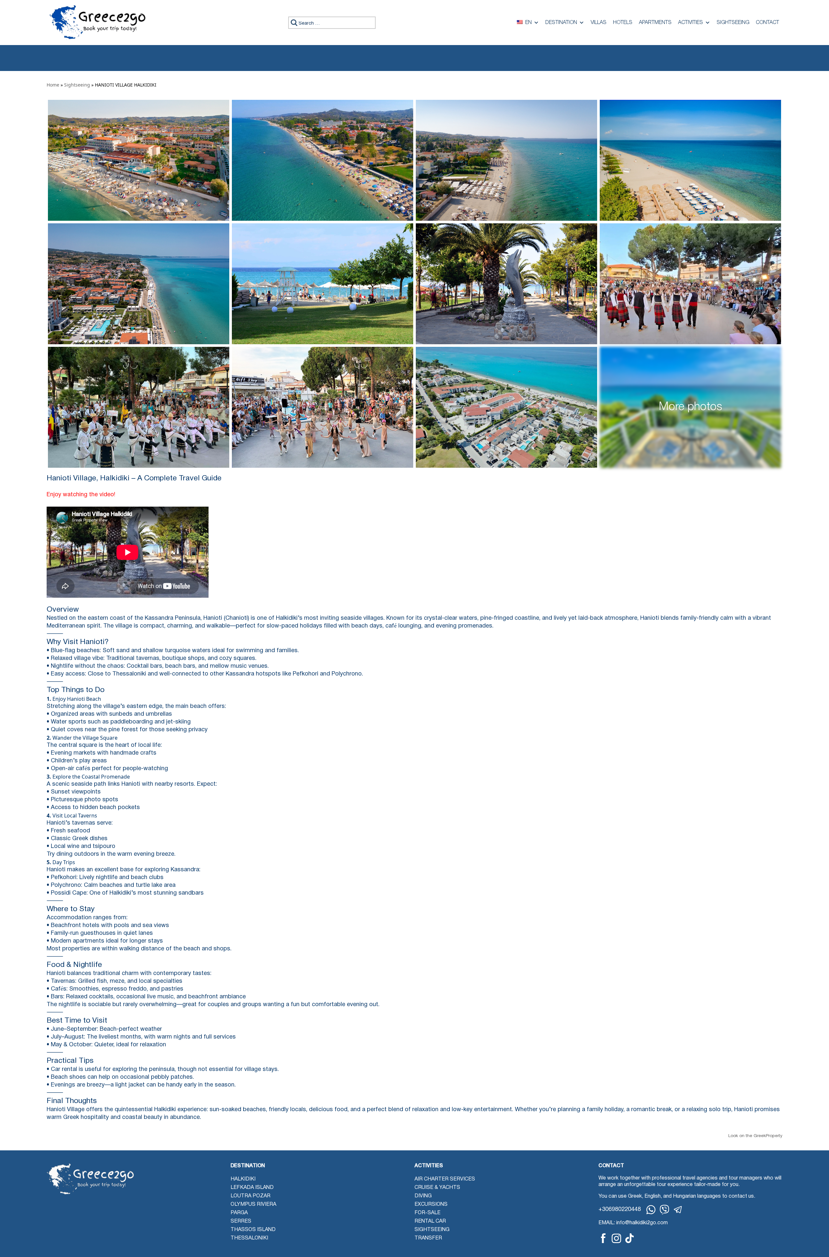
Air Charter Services (444, 1179)
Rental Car (430, 1221)
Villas (599, 22)
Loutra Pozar (250, 1196)
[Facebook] (603, 1238)
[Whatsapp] (651, 1210)
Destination (561, 22)
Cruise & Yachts (437, 1187)
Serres (241, 1221)
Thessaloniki (249, 1238)
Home (53, 85)
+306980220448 (619, 1209)
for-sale (427, 1213)
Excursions (431, 1204)
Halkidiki (243, 1179)
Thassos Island (253, 1230)
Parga (239, 1213)
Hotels (622, 22)
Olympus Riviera (253, 1204)
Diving (423, 1196)
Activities (690, 22)
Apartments (655, 22)
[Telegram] (678, 1210)
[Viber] (664, 1210)
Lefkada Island (252, 1187)
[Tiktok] (629, 1238)
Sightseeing (733, 22)
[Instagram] (616, 1238)
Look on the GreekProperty (755, 1136)
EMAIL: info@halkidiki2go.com (633, 1223)
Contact (767, 22)
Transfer (428, 1238)
